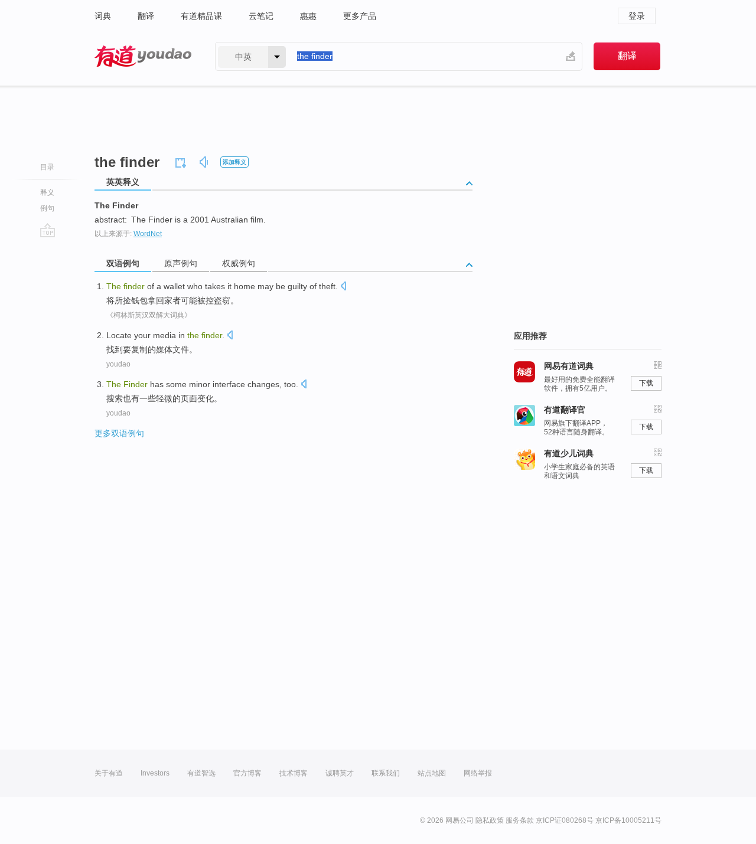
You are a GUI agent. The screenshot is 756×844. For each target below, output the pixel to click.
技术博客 (293, 773)
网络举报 (478, 773)
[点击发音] (343, 287)
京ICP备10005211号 (628, 820)
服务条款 (520, 820)
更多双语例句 (119, 433)
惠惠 (308, 16)
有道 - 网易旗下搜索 (142, 56)
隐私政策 (489, 820)
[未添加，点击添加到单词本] (182, 161)
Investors (155, 773)
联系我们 (386, 773)
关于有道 (108, 773)
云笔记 (261, 16)
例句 (47, 208)
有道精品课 (201, 16)
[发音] (204, 163)
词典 (102, 16)
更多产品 (359, 16)
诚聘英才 (339, 773)
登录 (636, 16)
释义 (47, 192)
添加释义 (234, 162)
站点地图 (432, 773)
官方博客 (247, 773)
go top (47, 230)
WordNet (147, 234)
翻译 (146, 16)
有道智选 (201, 773)
